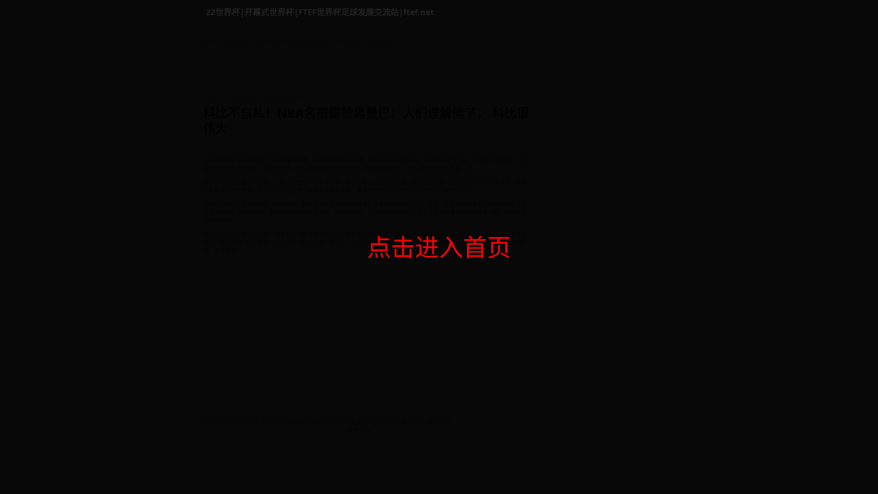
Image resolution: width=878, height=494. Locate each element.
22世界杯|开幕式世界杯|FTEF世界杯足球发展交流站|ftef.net (320, 12)
